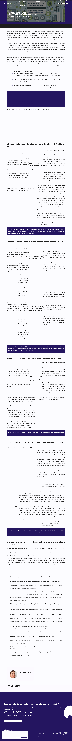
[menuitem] (65, 0)
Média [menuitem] (37, 735)
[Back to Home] (7, 3)
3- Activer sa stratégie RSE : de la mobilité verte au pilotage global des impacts (22, 99)
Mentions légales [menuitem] (40, 730)
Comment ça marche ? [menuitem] (24, 730)
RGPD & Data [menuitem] (38, 731)
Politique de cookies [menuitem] (40, 733)
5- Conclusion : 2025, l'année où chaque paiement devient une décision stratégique (23, 103)
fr (60, 0)
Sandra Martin (11, 10)
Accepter (18, 737)
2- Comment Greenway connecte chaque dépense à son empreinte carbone (22, 97)
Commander (17, 720)
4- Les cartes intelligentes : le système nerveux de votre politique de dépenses (22, 101)
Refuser (24, 737)
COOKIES (37, 736)
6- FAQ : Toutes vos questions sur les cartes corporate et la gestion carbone (21, 105)
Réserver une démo (63, 3)
